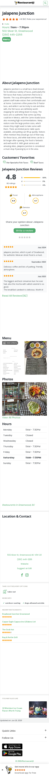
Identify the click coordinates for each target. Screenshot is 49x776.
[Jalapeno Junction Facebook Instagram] (27, 575)
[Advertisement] (24, 60)
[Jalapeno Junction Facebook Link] (22, 575)
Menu (6, 39)
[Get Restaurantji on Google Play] (12, 753)
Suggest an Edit (24, 568)
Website (24, 564)
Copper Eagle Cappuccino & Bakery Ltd (19, 622)
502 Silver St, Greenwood (17, 31)
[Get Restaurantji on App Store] (12, 747)
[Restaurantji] (24, 2)
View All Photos (11, 417)
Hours (5, 27)
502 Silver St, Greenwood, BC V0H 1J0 (24, 555)
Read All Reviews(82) (15, 295)
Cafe (7, 24)
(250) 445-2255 (12, 34)
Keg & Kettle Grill (10, 637)
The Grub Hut (8, 629)
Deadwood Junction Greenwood (16, 614)
